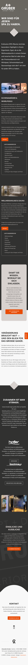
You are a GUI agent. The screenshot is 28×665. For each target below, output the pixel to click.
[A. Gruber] (8, 7)
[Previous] (3, 503)
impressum (23, 655)
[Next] (24, 503)
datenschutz (14, 657)
